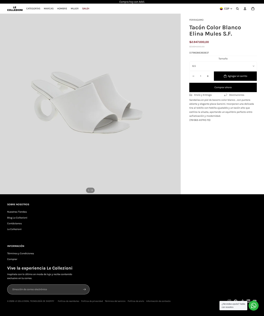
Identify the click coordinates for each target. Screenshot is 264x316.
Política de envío (136, 301)
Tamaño (223, 58)
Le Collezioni (14, 229)
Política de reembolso (68, 301)
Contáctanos (14, 223)
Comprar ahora (223, 87)
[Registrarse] (84, 289)
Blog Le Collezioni (17, 217)
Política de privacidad (92, 301)
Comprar (12, 259)
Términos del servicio (115, 301)
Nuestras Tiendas (17, 211)
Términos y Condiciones (20, 253)
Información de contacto (158, 301)
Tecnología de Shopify (42, 301)
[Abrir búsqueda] (237, 9)
